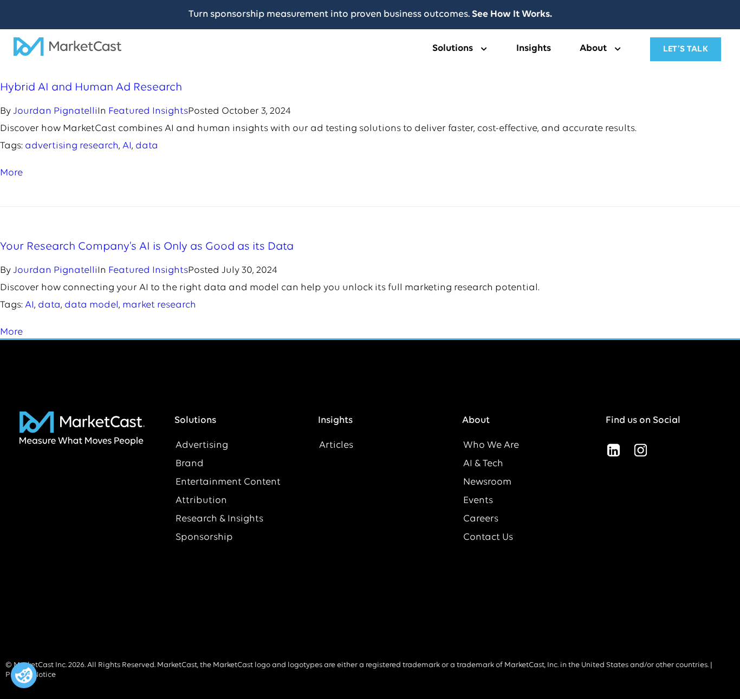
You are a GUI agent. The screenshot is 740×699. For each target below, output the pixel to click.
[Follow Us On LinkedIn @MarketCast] (613, 449)
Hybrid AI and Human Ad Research (91, 87)
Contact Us (488, 538)
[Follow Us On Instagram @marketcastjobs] (640, 449)
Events (478, 501)
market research (159, 305)
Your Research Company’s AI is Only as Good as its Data (147, 246)
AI (127, 146)
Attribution (201, 501)
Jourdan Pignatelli (55, 111)
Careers (480, 519)
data (146, 146)
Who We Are (491, 445)
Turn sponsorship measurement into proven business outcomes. (370, 14)
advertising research (72, 146)
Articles (336, 445)
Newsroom (487, 482)
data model (91, 305)
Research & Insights (219, 519)
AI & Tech (483, 464)
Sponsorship (204, 538)
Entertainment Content (228, 482)
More (11, 173)
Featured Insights (148, 111)
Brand (190, 464)
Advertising (202, 445)
